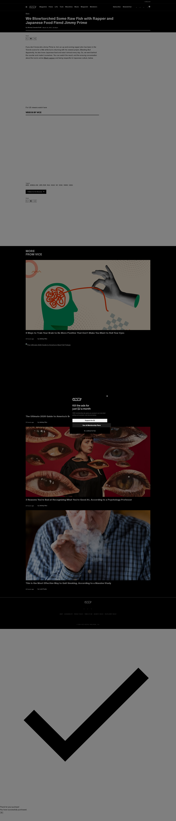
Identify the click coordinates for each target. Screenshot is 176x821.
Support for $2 (90, 420)
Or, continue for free (90, 431)
